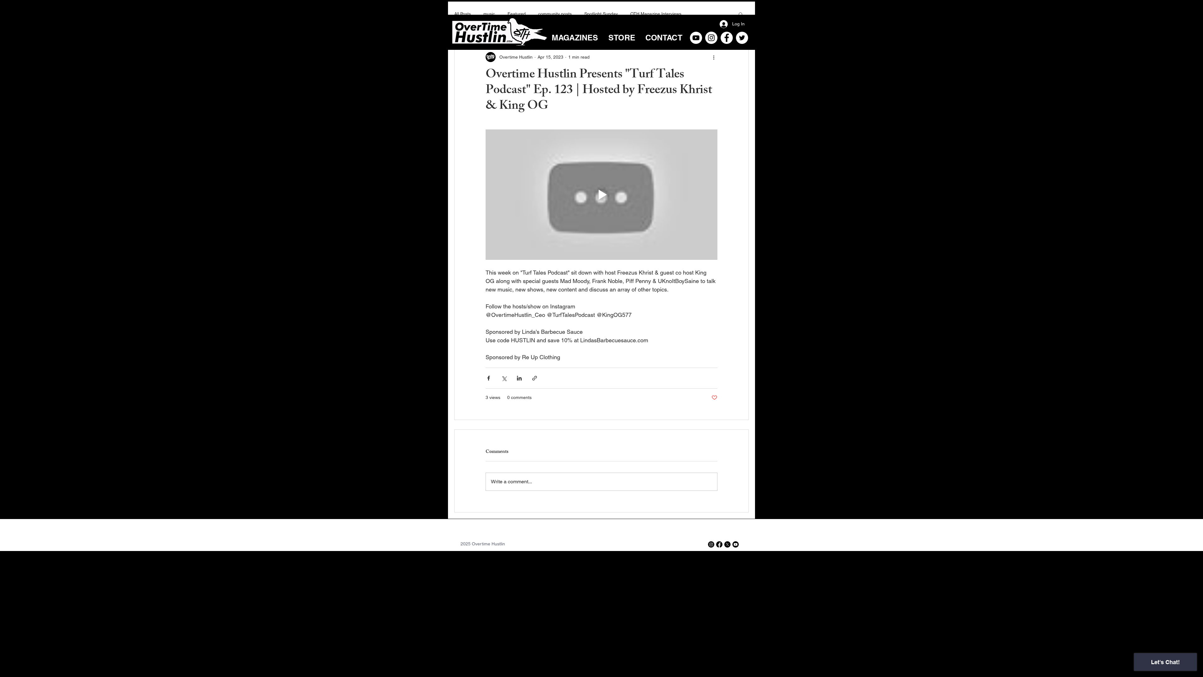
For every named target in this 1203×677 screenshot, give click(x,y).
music (489, 13)
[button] (741, 14)
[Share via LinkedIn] (519, 378)
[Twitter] (742, 38)
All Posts (462, 13)
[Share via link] (535, 378)
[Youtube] (735, 544)
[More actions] (713, 57)
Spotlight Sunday (601, 13)
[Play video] (601, 194)
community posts (555, 13)
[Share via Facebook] (489, 378)
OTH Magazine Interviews (655, 13)
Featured (517, 13)
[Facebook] (727, 38)
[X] (727, 544)
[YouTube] (696, 38)
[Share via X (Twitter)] (504, 378)
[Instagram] (711, 38)
